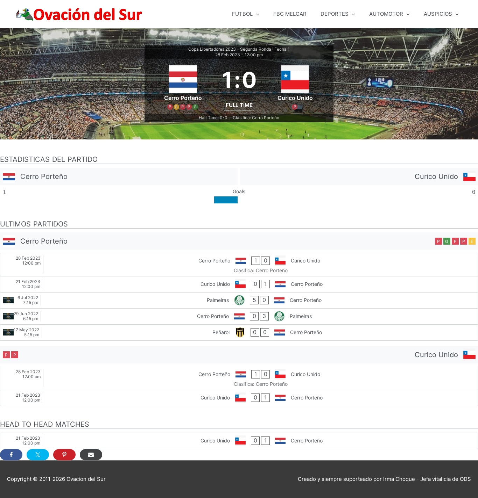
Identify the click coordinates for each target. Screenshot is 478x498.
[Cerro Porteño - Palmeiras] (239, 316)
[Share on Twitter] (38, 454)
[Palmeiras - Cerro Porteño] (239, 300)
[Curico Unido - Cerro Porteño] (239, 284)
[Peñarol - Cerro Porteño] (239, 332)
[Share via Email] (91, 454)
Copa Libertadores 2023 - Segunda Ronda (229, 49)
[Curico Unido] (359, 176)
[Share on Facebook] (11, 454)
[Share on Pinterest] (64, 454)
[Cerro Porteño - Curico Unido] (239, 264)
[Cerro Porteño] (119, 176)
